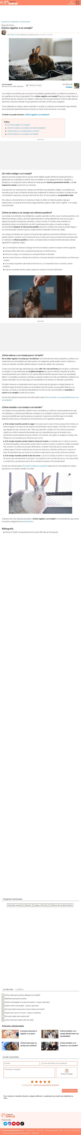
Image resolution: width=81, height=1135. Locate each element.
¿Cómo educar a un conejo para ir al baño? (23, 131)
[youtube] (14, 1124)
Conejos (69, 87)
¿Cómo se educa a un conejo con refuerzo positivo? (26, 128)
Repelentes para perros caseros (15, 998)
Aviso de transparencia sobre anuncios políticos (16, 1133)
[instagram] (9, 1124)
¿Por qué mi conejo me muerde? (34, 466)
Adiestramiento (15, 22)
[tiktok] (22, 1124)
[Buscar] (78, 2)
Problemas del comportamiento (61, 905)
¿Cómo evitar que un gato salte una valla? (19, 1020)
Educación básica (25, 22)
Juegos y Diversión (40, 905)
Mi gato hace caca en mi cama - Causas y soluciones (23, 1012)
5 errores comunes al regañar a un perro (28, 1032)
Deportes (28, 905)
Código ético (35, 1133)
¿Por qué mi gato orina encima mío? (17, 1016)
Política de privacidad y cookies (54, 1130)
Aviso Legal (40, 1130)
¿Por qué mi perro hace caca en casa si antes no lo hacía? (25, 1009)
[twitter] (5, 1124)
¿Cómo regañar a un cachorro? (37, 114)
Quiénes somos (30, 1130)
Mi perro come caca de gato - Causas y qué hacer (22, 1005)
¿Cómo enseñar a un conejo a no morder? (22, 134)
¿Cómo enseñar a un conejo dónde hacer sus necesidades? (69, 1034)
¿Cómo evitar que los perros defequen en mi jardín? (22, 995)
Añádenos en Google (35, 85)
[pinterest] (18, 1124)
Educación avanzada (15, 905)
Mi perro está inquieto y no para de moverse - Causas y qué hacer (27, 1002)
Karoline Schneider (15, 35)
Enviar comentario (69, 1090)
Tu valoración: (26, 1085)
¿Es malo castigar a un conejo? (18, 124)
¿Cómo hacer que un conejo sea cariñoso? (28, 1044)
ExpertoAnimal (5, 22)
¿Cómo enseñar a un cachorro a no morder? (69, 1044)
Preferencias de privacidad (72, 1130)
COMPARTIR (71, 4)
